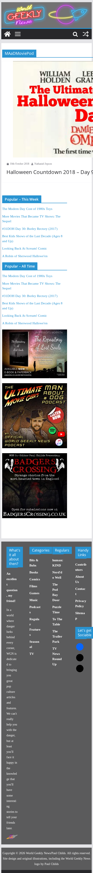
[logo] (12, 836)
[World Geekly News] (46, 4)
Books (33, 572)
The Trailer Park (57, 636)
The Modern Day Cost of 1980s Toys (27, 209)
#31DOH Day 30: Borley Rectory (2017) (30, 228)
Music (33, 600)
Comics (34, 579)
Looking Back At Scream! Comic (24, 248)
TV (31, 654)
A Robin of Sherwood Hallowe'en (25, 256)
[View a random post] (85, 34)
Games (34, 593)
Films (33, 586)
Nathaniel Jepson (43, 163)
